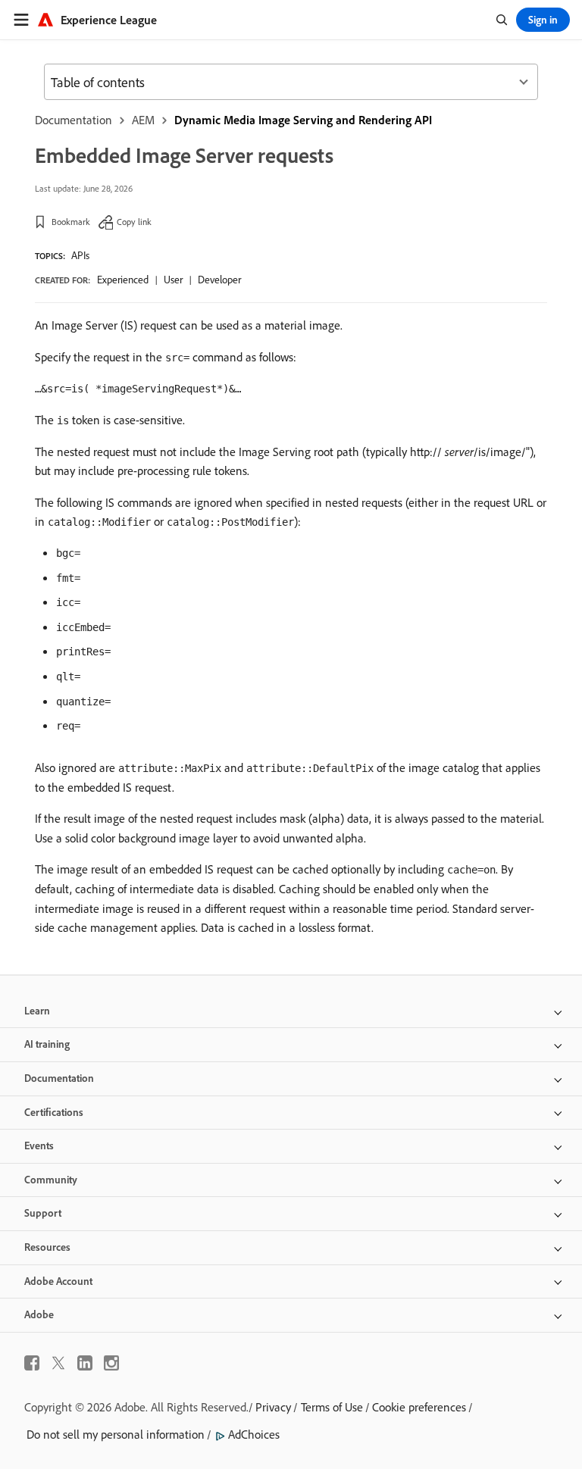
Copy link (134, 221)
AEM (143, 119)
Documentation (73, 119)
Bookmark (71, 221)
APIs (80, 255)
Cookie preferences (419, 1406)
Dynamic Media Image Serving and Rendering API (303, 119)
